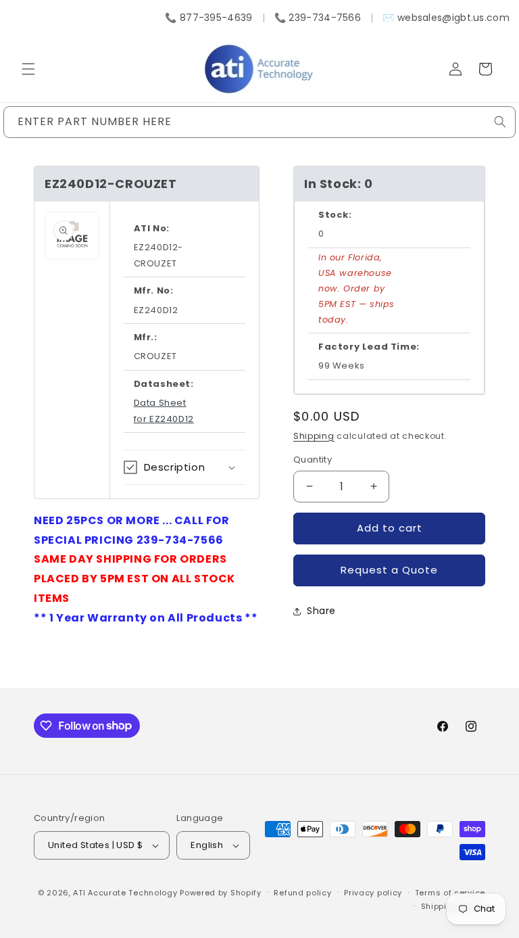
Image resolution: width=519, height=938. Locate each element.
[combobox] (259, 122)
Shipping (314, 436)
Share (321, 610)
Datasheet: (164, 383)
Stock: (335, 214)
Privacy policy (373, 892)
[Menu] (28, 69)
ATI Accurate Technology (126, 892)
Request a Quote (389, 570)
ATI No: (152, 228)
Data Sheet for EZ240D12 (164, 410)
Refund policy (302, 892)
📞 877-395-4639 (208, 17)
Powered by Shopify (221, 892)
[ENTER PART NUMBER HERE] (500, 122)
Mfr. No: (154, 290)
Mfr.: (145, 337)
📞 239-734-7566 (317, 17)
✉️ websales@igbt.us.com (446, 17)
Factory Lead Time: (369, 346)
